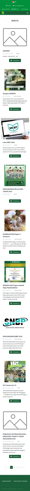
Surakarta (9, 5)
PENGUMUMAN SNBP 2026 (12, 336)
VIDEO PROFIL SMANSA (20, 481)
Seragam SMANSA (9, 93)
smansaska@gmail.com (19, 5)
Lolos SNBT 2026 (9, 142)
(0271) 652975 (6, 9)
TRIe (18, 388)
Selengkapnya (16, 60)
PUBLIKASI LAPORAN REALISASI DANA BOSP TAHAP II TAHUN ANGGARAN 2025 (14, 436)
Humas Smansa (17, 96)
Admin (17, 53)
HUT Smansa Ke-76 (9, 385)
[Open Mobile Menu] (27, 13)
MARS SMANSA (6, 481)
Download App (25, 9)
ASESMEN (6, 51)
